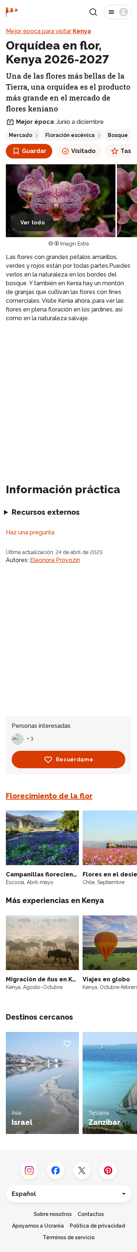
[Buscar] (93, 12)
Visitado (83, 151)
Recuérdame (75, 759)
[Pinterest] (108, 1170)
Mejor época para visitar (48, 31)
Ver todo (32, 222)
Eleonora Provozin (55, 560)
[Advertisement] (68, 400)
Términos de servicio (69, 1237)
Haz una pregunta (30, 532)
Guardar (34, 151)
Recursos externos (46, 512)
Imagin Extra (74, 244)
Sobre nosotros (53, 1214)
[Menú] (117, 12)
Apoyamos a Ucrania (38, 1226)
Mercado (20, 135)
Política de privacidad (97, 1226)
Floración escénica (70, 135)
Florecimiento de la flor (49, 796)
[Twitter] (82, 1170)
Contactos (90, 1214)
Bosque (118, 135)
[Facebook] (55, 1170)
